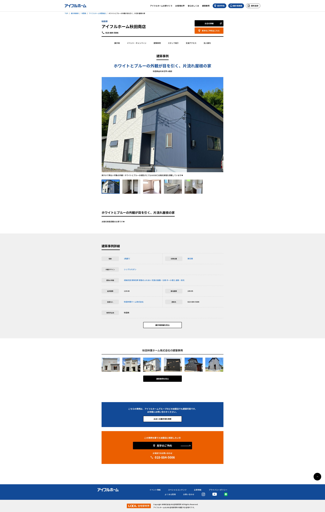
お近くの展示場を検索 (162, 419)
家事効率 (135, 280)
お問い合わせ (188, 494)
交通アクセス (191, 43)
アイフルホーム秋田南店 (97, 13)
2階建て (127, 258)
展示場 (117, 43)
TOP (66, 13)
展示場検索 (75, 13)
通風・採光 (180, 280)
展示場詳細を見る (162, 325)
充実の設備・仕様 (159, 280)
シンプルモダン (130, 269)
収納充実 (127, 280)
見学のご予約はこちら (211, 30)
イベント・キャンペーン (136, 43)
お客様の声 (180, 5)
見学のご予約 (164, 445)
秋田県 (84, 13)
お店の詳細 (209, 23)
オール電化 (170, 280)
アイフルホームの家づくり (161, 5)
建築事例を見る (162, 378)
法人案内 (207, 43)
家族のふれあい (145, 280)
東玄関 (190, 258)
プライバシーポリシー (218, 489)
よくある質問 (170, 494)
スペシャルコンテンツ (177, 489)
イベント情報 (155, 489)
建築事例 (206, 5)
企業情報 (197, 489)
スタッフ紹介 (173, 43)
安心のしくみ (193, 5)
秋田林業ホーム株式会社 (133, 302)
